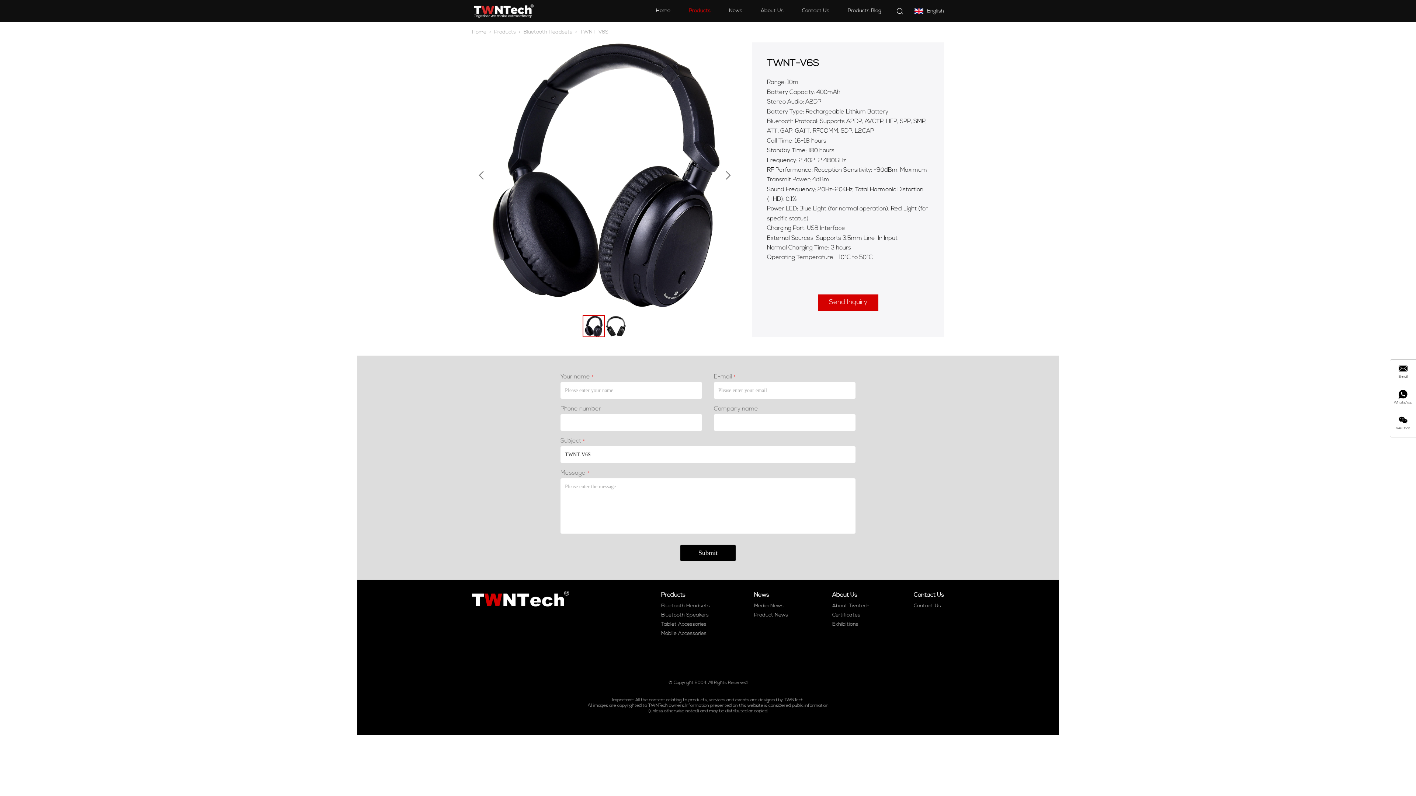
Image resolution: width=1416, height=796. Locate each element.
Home (663, 11)
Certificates (846, 615)
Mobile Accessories (684, 633)
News (735, 11)
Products (700, 11)
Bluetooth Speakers (685, 615)
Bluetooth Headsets (548, 32)
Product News (771, 615)
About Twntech (851, 606)
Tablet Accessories (684, 624)
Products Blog (864, 11)
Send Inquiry (848, 302)
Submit (708, 552)
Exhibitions (845, 624)
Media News (769, 606)
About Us (772, 11)
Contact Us (815, 11)
